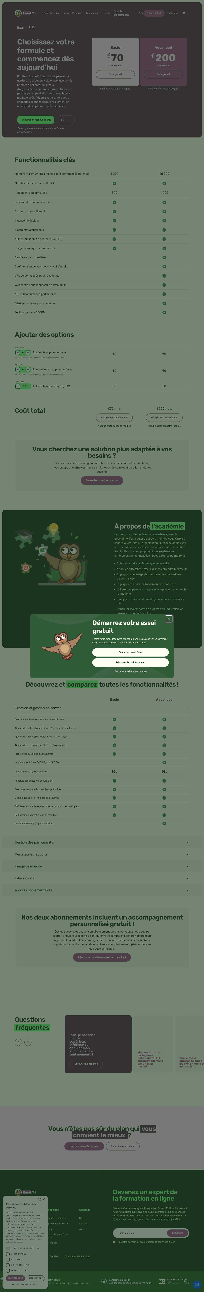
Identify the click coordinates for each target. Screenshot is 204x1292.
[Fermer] (169, 619)
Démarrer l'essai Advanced (130, 662)
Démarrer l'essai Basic (131, 652)
